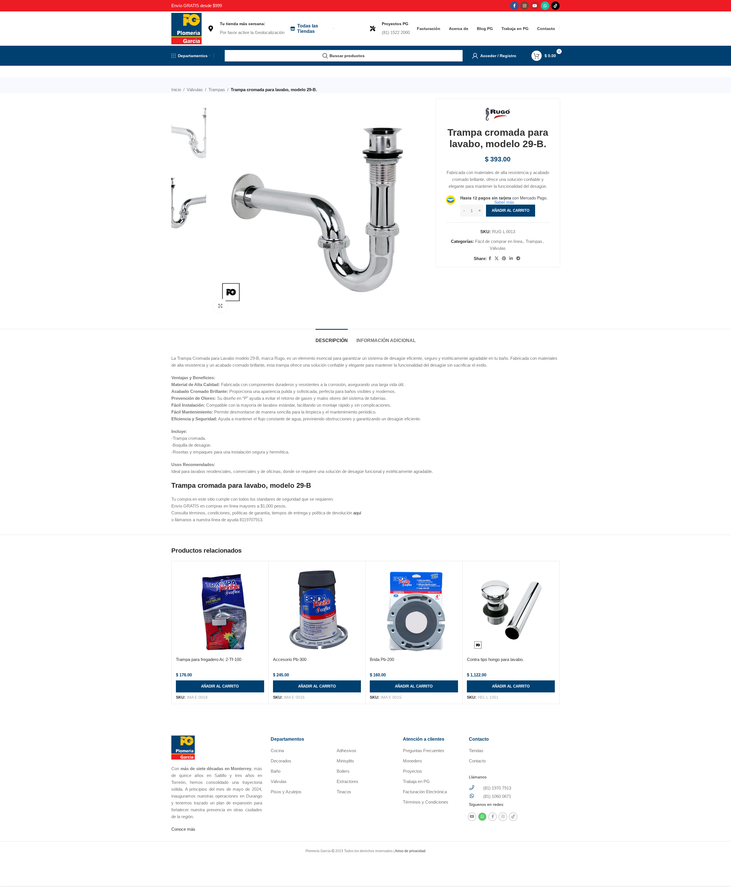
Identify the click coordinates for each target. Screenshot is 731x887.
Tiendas (476, 750)
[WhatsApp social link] (545, 5)
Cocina (277, 750)
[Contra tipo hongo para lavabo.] (511, 610)
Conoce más (183, 829)
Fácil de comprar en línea (498, 241)
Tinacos (344, 791)
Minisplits (345, 760)
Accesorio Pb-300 (289, 659)
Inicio (176, 89)
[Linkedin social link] (511, 258)
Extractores (347, 781)
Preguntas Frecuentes (423, 750)
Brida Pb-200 (382, 659)
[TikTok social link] (555, 5)
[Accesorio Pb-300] (317, 610)
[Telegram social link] (518, 258)
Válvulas (195, 89)
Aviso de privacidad (410, 851)
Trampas (216, 89)
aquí (357, 512)
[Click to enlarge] (220, 306)
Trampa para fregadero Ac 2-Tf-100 (208, 659)
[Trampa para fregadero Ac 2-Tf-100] (220, 610)
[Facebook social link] (514, 5)
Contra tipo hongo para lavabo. (495, 659)
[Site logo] (186, 28)
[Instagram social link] (524, 5)
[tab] (332, 337)
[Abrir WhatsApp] (716, 872)
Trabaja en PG (416, 781)
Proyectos (412, 771)
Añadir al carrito (510, 210)
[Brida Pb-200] (414, 610)
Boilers (343, 771)
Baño (275, 771)
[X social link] (496, 258)
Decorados (281, 760)
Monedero (412, 760)
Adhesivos (346, 750)
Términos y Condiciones (425, 802)
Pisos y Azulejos (286, 791)
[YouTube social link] (535, 5)
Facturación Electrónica (425, 791)
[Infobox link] (245, 28)
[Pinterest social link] (504, 258)
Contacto (477, 760)
